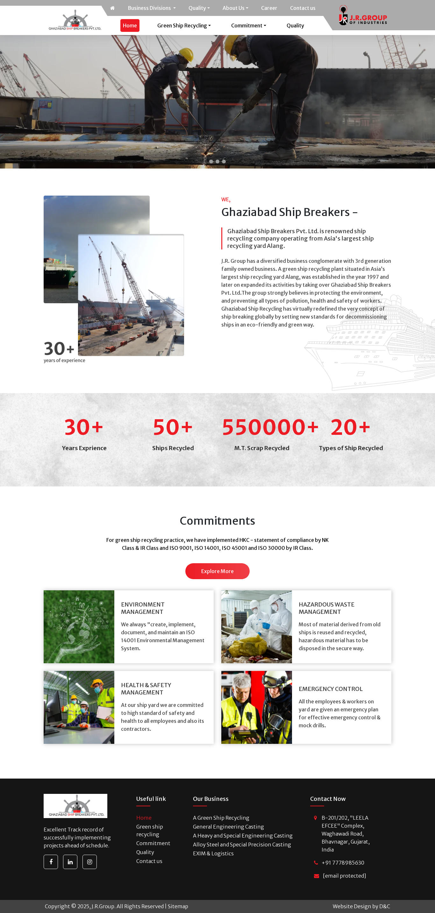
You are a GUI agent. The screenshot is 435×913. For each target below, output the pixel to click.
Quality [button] (197, 8)
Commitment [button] (246, 25)
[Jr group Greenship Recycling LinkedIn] (70, 862)
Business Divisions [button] (150, 8)
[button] (211, 161)
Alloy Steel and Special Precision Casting (242, 844)
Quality (295, 25)
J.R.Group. (104, 906)
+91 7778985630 (343, 862)
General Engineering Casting (228, 826)
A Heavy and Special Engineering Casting (243, 835)
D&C (384, 906)
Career (269, 8)
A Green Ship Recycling (221, 818)
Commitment (153, 843)
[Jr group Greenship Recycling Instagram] (89, 862)
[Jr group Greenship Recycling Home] (113, 8)
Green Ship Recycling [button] (182, 25)
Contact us (303, 8)
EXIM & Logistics (213, 853)
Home (130, 25)
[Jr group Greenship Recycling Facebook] (51, 862)
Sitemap (178, 906)
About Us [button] (234, 8)
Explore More (217, 571)
